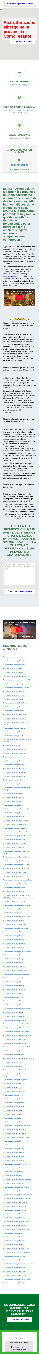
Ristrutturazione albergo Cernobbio (14, 714)
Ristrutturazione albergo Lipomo (13, 1122)
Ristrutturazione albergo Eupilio (13, 1099)
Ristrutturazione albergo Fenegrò (14, 691)
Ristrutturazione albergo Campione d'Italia (17, 1047)
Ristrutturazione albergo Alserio (13, 816)
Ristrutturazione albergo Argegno (14, 684)
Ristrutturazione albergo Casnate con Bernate (18, 880)
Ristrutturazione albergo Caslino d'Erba (16, 1248)
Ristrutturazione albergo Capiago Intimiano (17, 1080)
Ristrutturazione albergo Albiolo (13, 920)
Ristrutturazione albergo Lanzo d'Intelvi (16, 872)
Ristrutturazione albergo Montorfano (15, 749)
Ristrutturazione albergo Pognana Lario (16, 864)
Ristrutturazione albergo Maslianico (14, 1091)
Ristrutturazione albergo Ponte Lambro (16, 687)
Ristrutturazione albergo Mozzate (14, 887)
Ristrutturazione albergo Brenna (13, 707)
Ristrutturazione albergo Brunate (14, 1152)
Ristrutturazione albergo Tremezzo (14, 695)
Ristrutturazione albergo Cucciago (14, 1271)
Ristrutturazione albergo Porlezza (14, 1114)
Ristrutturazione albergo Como (13, 668)
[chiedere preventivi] (19, 319)
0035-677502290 (19, 165)
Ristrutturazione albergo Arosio (13, 1095)
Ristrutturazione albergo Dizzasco (14, 1083)
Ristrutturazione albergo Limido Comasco (16, 1221)
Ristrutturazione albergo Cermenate (15, 1202)
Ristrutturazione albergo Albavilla (14, 728)
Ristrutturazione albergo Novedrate (14, 824)
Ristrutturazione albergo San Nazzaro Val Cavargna (16, 789)
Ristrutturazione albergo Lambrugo (14, 1043)
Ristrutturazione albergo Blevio (13, 801)
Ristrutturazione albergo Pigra (13, 1191)
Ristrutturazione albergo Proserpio (14, 982)
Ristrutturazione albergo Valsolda (14, 761)
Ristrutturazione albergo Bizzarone (14, 1001)
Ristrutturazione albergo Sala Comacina (16, 661)
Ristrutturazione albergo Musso (13, 909)
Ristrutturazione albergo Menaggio (14, 989)
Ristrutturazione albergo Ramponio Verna (16, 1164)
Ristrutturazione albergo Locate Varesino (16, 905)
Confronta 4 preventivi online (20, 4)
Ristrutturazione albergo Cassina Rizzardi (16, 1229)
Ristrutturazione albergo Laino (13, 1244)
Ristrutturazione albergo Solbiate (14, 664)
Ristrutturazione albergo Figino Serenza (16, 820)
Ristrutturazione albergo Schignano (14, 1168)
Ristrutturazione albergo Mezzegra (14, 1133)
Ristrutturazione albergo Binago (13, 962)
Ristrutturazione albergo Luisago (14, 1106)
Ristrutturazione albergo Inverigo (14, 924)
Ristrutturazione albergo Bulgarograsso (16, 970)
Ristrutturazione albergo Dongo (13, 959)
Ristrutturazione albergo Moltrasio (14, 932)
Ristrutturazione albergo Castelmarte (15, 943)
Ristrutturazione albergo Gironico (14, 784)
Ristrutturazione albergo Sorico (13, 1062)
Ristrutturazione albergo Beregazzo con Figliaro (16, 852)
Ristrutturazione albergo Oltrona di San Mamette (16, 723)
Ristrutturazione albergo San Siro (14, 861)
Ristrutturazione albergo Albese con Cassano (18, 1264)
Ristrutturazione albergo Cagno (13, 1054)
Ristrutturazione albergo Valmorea (14, 732)
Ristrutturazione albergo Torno (13, 1087)
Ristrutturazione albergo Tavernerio (14, 955)
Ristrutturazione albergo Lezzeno (14, 1218)
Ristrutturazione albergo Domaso (14, 993)
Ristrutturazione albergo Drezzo (13, 1110)
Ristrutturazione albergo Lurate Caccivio (16, 1031)
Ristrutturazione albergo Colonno (14, 1012)
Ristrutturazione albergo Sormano (14, 710)
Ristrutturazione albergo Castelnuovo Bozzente (18, 1058)
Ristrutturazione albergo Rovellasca (15, 1016)
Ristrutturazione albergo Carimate (14, 1145)
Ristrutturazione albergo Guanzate (14, 768)
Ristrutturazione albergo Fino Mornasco (16, 1260)
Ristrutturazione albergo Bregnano (14, 1020)
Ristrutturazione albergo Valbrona (14, 966)
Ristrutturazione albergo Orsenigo (14, 1156)
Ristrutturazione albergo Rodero (13, 939)
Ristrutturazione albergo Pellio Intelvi (15, 703)
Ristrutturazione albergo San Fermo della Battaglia (16, 896)
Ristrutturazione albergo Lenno (13, 1183)
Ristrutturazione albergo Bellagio (14, 1237)
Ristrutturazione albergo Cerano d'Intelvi (16, 680)
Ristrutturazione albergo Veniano (14, 1103)
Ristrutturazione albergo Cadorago (14, 1267)
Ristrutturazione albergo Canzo (13, 847)
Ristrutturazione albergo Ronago (14, 1149)
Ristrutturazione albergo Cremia (13, 985)
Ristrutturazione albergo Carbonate (14, 1256)
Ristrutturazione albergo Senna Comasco (16, 974)
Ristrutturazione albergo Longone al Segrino (17, 951)
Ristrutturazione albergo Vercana (14, 901)
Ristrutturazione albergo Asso (12, 913)
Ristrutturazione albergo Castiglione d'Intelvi (17, 1126)
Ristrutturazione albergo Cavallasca (15, 1225)
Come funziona (19, 1335)
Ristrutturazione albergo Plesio (13, 1141)
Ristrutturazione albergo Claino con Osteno (17, 809)
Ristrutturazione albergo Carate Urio (15, 1039)
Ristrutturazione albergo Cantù (13, 813)
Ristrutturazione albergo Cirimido (14, 1241)
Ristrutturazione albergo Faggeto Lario (16, 676)
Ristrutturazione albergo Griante (13, 1160)
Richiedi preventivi (24, 42)
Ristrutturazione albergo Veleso (13, 936)
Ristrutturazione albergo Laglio (13, 1066)
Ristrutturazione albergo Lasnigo (14, 1129)
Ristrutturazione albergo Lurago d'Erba (16, 868)
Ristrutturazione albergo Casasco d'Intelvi (16, 916)
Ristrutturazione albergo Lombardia (14, 1283)
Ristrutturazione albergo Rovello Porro (15, 884)
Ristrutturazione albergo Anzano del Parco (17, 1198)
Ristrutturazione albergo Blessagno (14, 764)
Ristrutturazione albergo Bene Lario (15, 1275)
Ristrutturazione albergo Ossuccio (14, 1051)
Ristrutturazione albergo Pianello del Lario (17, 1179)
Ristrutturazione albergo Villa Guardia (15, 832)
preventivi (8, 516)
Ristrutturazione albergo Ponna (13, 797)
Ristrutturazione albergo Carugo (13, 891)
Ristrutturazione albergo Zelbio (13, 805)
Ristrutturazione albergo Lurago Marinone (17, 857)
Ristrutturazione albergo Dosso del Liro (16, 1187)
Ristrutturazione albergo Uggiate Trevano (16, 1137)
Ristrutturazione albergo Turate (13, 736)
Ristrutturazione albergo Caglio (13, 978)
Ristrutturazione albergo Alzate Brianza (16, 1252)
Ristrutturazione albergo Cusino (13, 876)
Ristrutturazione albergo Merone (13, 947)
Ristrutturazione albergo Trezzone (14, 843)
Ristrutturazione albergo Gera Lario (14, 828)
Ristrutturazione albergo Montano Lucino (16, 1279)
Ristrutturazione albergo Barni (13, 1175)
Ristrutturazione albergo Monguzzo (14, 1206)
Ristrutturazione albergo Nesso (13, 1233)
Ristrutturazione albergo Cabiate (13, 699)
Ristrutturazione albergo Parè (12, 1118)
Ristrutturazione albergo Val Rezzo (14, 718)
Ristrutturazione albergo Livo (12, 745)
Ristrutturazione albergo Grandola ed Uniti (17, 836)
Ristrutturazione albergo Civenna (14, 780)
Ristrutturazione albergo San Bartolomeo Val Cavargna (17, 740)
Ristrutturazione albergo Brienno (13, 1172)
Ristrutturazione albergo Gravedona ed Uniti (17, 1195)
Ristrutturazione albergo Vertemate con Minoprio (16, 1075)
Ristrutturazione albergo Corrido (13, 997)
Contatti (19, 1339)
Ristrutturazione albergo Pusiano (14, 839)
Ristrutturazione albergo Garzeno (14, 657)
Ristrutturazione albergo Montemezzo (15, 928)
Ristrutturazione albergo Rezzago (14, 776)
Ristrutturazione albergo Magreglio (14, 1210)
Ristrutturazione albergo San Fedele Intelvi (17, 1024)
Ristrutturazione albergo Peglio (13, 1214)
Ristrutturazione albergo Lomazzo (14, 1005)
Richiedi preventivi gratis (21, 591)
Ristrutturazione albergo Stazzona (14, 1028)
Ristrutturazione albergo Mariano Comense (17, 1070)
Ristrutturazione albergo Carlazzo (14, 753)
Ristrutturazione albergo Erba (12, 793)
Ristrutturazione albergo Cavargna (14, 757)
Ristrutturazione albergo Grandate (14, 772)
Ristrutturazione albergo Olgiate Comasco (17, 1035)
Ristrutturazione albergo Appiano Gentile (16, 1008)
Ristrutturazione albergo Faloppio (14, 672)
